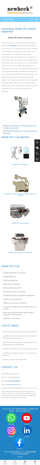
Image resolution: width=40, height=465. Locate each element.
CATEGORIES (8, 19)
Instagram (11, 436)
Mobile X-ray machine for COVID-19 (20, 252)
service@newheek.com (13, 384)
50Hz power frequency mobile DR (14, 291)
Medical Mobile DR (9, 276)
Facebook (19, 448)
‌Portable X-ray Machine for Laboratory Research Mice (20, 349)
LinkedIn (27, 436)
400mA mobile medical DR (12, 288)
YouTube (26, 424)
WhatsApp (11, 424)
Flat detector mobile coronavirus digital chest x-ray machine (20, 194)
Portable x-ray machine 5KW (12, 299)
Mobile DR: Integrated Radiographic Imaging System (20, 331)
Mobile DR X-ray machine (20, 223)
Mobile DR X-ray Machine (20, 164)
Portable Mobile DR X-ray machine (14, 273)
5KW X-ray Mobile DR (10, 280)
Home (5, 28)
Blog (11, 28)
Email (15, 463)
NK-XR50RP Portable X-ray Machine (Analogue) (19, 295)
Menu (25, 463)
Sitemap (20, 457)
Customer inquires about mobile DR (14, 359)
